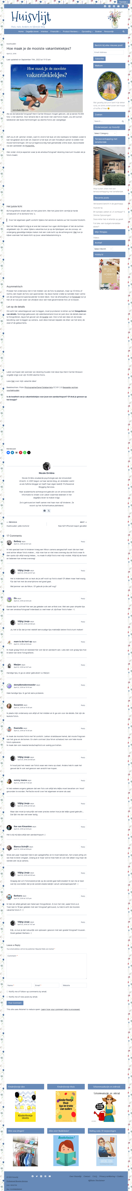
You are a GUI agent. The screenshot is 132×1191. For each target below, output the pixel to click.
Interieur (44, 31)
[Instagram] (41, 1176)
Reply (83, 542)
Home (21, 31)
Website (66, 985)
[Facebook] (32, 1176)
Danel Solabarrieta (45, 387)
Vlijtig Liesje (24, 570)
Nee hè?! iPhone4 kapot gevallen (72, 524)
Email (38, 985)
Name (11, 985)
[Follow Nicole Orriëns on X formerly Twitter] (49, 511)
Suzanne (18, 705)
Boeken (98, 31)
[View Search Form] (123, 31)
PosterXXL (30, 146)
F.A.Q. (95, 1176)
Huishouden (11, 44)
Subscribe (99, 59)
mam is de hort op (23, 641)
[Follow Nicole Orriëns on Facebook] (44, 511)
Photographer (31, 387)
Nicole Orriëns (46, 473)
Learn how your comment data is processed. (60, 1009)
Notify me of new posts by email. (23, 997)
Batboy (17, 541)
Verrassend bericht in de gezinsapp (108, 204)
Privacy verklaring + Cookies (111, 1176)
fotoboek (76, 297)
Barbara (18, 895)
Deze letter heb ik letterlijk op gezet (108, 219)
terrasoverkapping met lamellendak (108, 191)
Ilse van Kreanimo (23, 826)
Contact (87, 1176)
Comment (13, 956)
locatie (45, 317)
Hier (75, 232)
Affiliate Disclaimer (96, 1180)
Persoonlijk (109, 31)
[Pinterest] (45, 1176)
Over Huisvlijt (75, 1176)
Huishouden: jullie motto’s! (18, 524)
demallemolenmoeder (25, 684)
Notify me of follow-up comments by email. (28, 991)
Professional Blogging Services (17, 1181)
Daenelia (18, 728)
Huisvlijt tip (98, 208)
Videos (96, 238)
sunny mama (20, 780)
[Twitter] (37, 1176)
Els (15, 598)
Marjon (17, 664)
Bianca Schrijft (21, 846)
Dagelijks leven (32, 31)
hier (13, 381)
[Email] (50, 1176)
